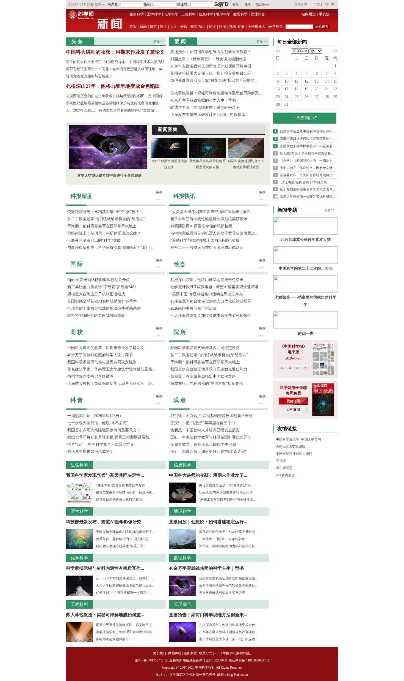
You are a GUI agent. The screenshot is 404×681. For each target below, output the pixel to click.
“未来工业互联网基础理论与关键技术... (227, 500)
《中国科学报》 (293, 346)
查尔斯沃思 (284, 468)
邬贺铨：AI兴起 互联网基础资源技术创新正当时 (211, 416)
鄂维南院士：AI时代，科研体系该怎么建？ (104, 233)
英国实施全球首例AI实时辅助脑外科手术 (102, 301)
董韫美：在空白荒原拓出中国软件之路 (203, 376)
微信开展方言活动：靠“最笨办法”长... (226, 485)
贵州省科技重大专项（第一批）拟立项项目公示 (210, 73)
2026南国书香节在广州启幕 (193, 308)
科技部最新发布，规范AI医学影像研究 (103, 521)
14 (327, 81)
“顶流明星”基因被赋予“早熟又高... (304, 182)
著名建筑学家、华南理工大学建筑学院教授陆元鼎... (111, 369)
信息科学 (206, 14)
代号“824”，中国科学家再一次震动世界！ (102, 444)
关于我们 (159, 653)
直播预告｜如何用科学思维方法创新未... (208, 614)
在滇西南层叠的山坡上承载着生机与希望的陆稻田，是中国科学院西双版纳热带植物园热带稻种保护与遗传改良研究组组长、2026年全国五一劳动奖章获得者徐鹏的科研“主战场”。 (114, 103)
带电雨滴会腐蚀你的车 (112, 639)
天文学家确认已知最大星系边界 (222, 593)
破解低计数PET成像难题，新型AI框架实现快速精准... (216, 287)
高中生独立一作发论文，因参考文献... (307, 168)
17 (286, 89)
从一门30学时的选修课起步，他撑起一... (125, 578)
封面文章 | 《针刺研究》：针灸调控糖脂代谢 (208, 59)
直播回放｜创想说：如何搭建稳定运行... (208, 521)
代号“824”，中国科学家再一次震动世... (124, 593)
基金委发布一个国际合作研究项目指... (307, 175)
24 (286, 97)
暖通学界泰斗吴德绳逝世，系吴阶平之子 (205, 107)
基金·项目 (198, 26)
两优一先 (305, 333)
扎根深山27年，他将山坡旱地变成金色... (228, 625)
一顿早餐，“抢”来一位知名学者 (222, 539)
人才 (173, 26)
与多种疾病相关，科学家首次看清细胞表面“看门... (110, 248)
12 (306, 81)
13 (317, 81)
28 (327, 97)
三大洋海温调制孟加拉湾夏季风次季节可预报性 (210, 316)
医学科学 (154, 14)
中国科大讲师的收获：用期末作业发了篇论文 (115, 52)
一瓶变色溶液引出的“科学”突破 (94, 240)
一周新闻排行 (304, 118)
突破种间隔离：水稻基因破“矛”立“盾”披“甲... (105, 212)
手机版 (324, 14)
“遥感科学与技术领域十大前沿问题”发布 (204, 240)
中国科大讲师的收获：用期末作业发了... (208, 475)
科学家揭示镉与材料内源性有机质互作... (105, 568)
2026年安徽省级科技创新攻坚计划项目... (228, 632)
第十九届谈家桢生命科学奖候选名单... (307, 189)
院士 (163, 26)
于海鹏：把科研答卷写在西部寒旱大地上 (102, 226)
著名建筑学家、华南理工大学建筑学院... (125, 632)
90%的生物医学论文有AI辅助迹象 (96, 316)
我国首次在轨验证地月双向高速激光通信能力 (208, 369)
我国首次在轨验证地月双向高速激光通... (228, 578)
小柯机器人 (256, 26)
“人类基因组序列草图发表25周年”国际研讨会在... (212, 212)
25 (296, 97)
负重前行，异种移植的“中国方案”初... (123, 539)
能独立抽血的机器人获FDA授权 (119, 500)
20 (317, 89)
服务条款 (190, 653)
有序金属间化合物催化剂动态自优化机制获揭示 (210, 301)
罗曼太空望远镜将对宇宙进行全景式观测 (109, 175)
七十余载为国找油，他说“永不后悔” (97, 423)
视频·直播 (237, 26)
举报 (226, 653)
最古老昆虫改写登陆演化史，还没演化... (125, 492)
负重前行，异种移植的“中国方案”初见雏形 (206, 384)
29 (335, 97)
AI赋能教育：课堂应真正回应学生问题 (203, 444)
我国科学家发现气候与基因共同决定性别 (102, 362)
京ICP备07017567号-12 (151, 660)
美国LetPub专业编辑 (290, 446)
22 (335, 89)
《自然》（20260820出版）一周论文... (307, 161)
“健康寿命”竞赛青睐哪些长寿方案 (120, 485)
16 (278, 89)
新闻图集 (168, 129)
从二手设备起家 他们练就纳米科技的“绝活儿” (106, 219)
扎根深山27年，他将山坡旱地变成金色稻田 (113, 86)
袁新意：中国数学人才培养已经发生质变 (205, 430)
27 (317, 97)
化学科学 (171, 14)
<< (278, 51)
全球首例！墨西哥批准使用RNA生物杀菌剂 (104, 308)
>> (335, 51)
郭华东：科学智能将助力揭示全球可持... (228, 546)
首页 (133, 26)
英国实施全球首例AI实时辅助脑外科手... (125, 532)
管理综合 (258, 14)
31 (286, 104)
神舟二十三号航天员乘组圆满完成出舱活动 (206, 248)
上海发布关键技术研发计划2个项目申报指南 (207, 115)
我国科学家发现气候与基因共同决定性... (105, 475)
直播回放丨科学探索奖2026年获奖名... (307, 146)
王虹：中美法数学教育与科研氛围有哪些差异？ (210, 437)
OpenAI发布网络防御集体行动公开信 (98, 280)
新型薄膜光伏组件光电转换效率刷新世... (228, 585)
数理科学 (240, 14)
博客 (153, 26)
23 (278, 97)
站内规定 (308, 14)
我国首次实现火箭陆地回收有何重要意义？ (103, 430)
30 (278, 104)
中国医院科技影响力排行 (294, 454)
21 (327, 89)
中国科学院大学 (287, 439)
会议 (183, 26)
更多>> (158, 41)
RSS (217, 653)
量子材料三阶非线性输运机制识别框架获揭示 (208, 219)
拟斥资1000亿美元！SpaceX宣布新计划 (227, 532)
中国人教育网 (311, 439)
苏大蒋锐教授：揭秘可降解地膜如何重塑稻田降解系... (216, 93)
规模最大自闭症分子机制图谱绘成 (96, 294)
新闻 (143, 26)
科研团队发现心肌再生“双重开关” (120, 546)
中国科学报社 (241, 653)
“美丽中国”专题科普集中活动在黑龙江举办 (206, 294)
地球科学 (223, 14)
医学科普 (276, 26)
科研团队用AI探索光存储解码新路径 (201, 226)
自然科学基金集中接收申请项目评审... (307, 131)
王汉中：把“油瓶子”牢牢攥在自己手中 (202, 423)
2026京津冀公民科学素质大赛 (306, 240)
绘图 (222, 26)
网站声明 (174, 653)
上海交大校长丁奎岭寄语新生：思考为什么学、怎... (111, 384)
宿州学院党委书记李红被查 (90, 376)
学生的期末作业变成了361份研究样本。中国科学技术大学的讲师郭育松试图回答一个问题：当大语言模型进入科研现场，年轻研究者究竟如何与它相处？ (115, 69)
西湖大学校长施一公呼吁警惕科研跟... (307, 196)
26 (306, 97)
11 (296, 81)
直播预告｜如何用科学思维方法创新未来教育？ (210, 52)
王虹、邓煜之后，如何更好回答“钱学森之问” (208, 452)
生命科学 (136, 14)
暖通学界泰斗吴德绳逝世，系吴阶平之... (125, 625)
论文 (212, 26)
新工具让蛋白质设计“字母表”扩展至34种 (101, 287)
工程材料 (188, 14)
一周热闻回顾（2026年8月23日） (95, 416)
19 (306, 89)
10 (286, 81)
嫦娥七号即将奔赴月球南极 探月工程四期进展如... (110, 437)
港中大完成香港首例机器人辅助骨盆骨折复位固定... (214, 233)
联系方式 (205, 653)
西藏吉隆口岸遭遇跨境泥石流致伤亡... (307, 139)
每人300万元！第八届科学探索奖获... (306, 154)
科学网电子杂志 (293, 388)
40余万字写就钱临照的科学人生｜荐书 (203, 100)
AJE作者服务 (285, 475)
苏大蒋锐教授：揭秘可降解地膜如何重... (105, 614)
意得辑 (281, 461)
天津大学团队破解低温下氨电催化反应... (125, 585)
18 (296, 89)
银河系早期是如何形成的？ (90, 452)
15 (335, 81)
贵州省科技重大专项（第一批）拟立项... (228, 639)
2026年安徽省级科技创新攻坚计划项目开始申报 (210, 66)
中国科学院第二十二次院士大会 (306, 268)
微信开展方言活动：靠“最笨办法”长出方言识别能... (214, 80)
